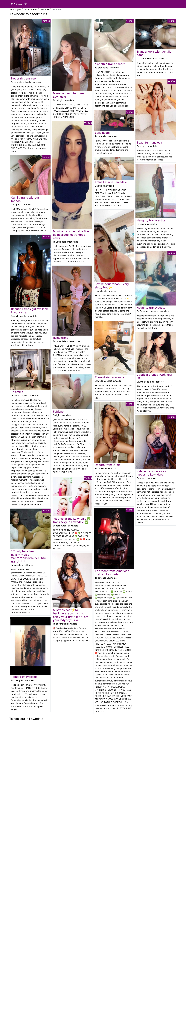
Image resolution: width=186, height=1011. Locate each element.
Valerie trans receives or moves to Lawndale (153, 473)
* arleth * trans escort (110, 64)
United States (30, 9)
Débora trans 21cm (108, 465)
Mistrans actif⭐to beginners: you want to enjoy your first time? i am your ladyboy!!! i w (70, 615)
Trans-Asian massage (109, 377)
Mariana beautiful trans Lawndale (68, 94)
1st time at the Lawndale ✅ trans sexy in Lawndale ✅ (72, 520)
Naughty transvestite (151, 220)
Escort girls (15, 9)
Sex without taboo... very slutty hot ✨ (112, 285)
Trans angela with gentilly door (154, 53)
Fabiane (58, 411)
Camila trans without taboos (25, 199)
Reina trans (60, 337)
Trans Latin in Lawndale (111, 182)
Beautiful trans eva (149, 142)
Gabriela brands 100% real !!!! (154, 376)
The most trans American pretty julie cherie (112, 572)
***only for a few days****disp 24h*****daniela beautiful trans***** (28, 556)
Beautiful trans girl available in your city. (30, 310)
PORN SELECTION (18, 4)
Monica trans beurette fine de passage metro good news (71, 235)
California (44, 9)
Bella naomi (102, 132)
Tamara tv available (24, 676)
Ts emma (17, 392)
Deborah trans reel (23, 78)
